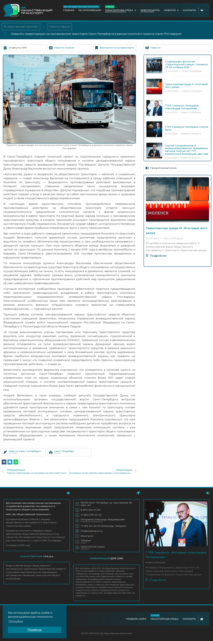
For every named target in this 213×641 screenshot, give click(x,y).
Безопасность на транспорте (117, 47)
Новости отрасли (59, 26)
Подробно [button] (15, 621)
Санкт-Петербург (64, 451)
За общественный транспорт (20, 26)
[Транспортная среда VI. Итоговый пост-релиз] (154, 94)
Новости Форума (192, 71)
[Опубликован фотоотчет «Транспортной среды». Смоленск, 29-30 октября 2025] (154, 72)
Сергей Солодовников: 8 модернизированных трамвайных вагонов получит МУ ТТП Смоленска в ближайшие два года (186, 149)
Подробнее (158, 255)
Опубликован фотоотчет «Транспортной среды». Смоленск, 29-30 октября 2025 (186, 64)
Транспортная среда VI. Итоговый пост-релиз (186, 86)
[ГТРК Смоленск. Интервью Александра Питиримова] (154, 115)
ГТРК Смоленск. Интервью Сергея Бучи (186, 128)
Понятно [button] (34, 630)
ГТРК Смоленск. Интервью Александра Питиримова (182, 107)
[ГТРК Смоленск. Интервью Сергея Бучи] (154, 136)
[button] (4, 461)
